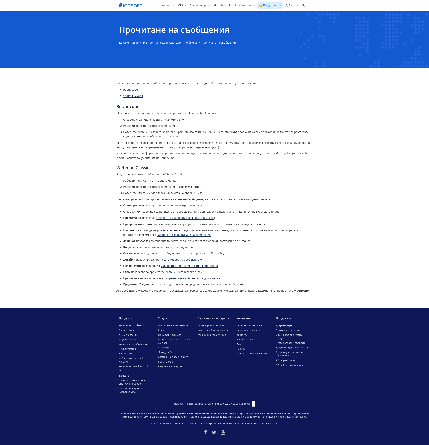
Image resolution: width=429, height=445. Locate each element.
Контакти (242, 334)
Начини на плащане (248, 330)
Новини (241, 348)
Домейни (124, 375)
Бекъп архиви (166, 361)
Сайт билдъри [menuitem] (198, 5)
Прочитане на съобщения (174, 29)
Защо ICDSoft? (245, 339)
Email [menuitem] (232, 5)
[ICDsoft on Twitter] (213, 432)
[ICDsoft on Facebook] (205, 432)
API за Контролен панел (289, 365)
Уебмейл (191, 42)
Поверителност (231, 423)
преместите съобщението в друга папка (193, 278)
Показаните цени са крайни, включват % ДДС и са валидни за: (212, 403)
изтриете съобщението (168, 230)
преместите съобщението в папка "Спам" (176, 272)
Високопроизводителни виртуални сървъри (132, 382)
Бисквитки (271, 423)
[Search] (303, 5)
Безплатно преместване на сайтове (174, 341)
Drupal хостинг (127, 348)
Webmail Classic (133, 96)
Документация (128, 42)
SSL (121, 371)
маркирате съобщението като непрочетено (189, 266)
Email (161, 330)
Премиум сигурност (169, 334)
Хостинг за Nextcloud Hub (134, 366)
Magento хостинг (128, 339)
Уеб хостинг (126, 353)
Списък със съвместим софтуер (289, 336)
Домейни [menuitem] (220, 5)
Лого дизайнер (166, 352)
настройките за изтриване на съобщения (184, 235)
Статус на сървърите (288, 330)
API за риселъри (285, 360)
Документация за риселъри (292, 347)
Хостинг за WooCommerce (134, 344)
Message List (283, 153)
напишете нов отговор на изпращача (180, 205)
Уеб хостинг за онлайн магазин (132, 360)
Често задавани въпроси (290, 342)
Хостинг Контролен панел (173, 356)
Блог (239, 344)
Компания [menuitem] (245, 5)
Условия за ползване (185, 423)
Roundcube (130, 89)
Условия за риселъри (253, 423)
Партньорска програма (210, 325)
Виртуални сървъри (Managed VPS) (131, 390)
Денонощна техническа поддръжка (289, 354)
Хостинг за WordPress (131, 325)
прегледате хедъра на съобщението (178, 259)
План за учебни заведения (212, 330)
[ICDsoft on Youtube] (223, 432)
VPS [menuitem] (180, 5)
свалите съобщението (165, 253)
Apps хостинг (126, 330)
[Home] (130, 5)
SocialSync (164, 347)
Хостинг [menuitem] (167, 5)
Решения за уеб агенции (211, 334)
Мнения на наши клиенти (252, 353)
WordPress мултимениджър (174, 325)
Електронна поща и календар (161, 42)
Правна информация (210, 423)
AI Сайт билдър (128, 334)
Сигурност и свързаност (172, 366)
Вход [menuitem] (292, 5)
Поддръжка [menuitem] (270, 5)
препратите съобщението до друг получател (185, 218)
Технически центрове (249, 325)
